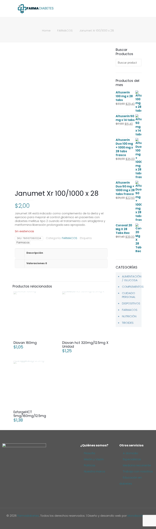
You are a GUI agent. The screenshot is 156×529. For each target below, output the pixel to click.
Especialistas (132, 459)
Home (46, 30)
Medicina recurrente (137, 465)
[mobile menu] (137, 8)
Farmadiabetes (28, 516)
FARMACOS (65, 30)
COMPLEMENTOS (131, 287)
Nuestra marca (94, 471)
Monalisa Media (138, 516)
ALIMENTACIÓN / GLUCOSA (131, 278)
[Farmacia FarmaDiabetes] (35, 8)
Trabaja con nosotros (138, 471)
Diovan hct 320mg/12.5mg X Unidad (85, 344)
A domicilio (130, 453)
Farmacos (23, 242)
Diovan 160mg (25, 342)
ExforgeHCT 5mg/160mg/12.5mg (30, 414)
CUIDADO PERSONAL (128, 295)
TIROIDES (128, 323)
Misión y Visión (94, 459)
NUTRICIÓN (129, 316)
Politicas (89, 465)
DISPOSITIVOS (131, 303)
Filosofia (89, 453)
